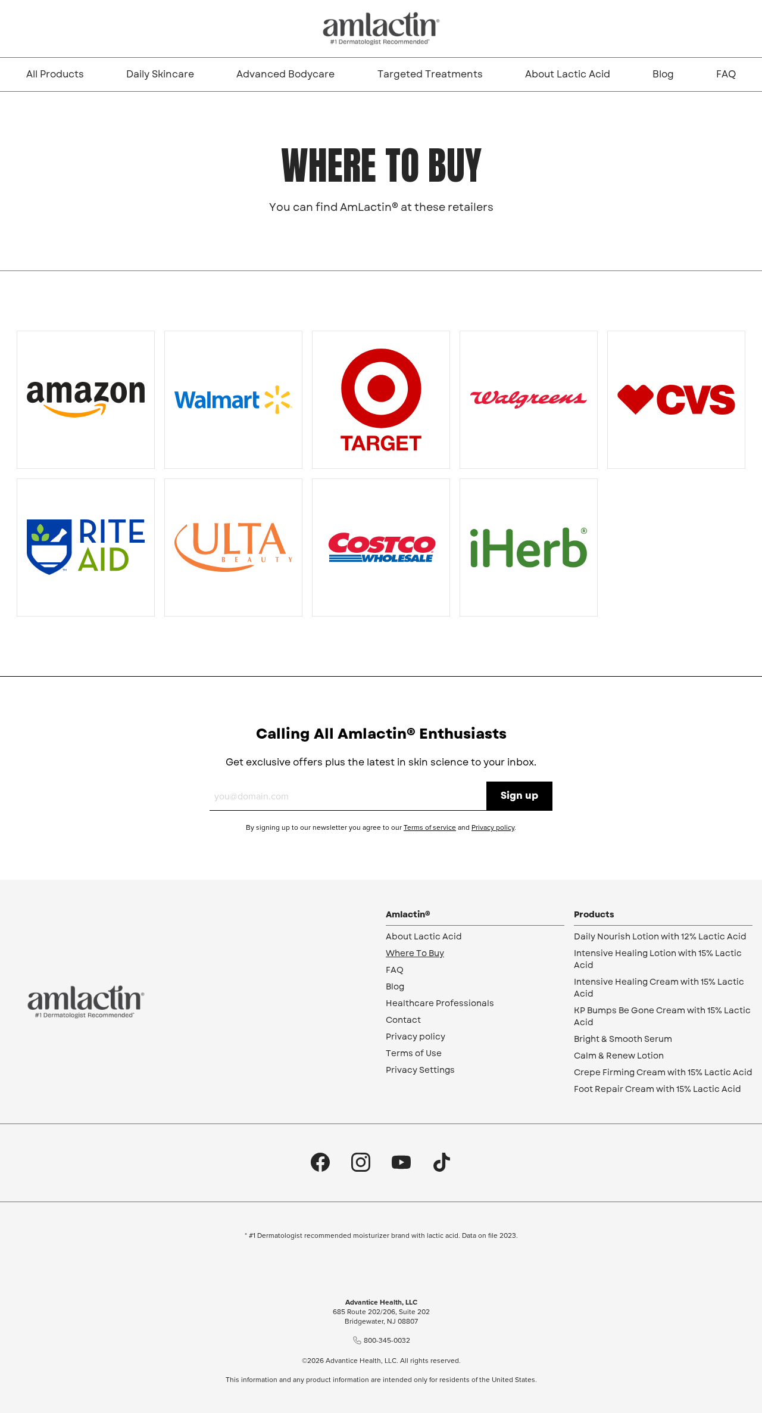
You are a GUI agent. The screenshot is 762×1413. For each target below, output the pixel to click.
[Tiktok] (441, 1163)
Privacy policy (492, 827)
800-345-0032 (387, 1340)
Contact (403, 1020)
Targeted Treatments (430, 74)
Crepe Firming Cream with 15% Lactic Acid (663, 1072)
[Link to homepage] (381, 29)
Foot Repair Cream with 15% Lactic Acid (657, 1089)
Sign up (519, 795)
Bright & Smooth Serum (623, 1039)
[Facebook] (320, 1163)
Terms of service (430, 827)
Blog (663, 74)
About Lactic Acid (567, 74)
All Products (55, 74)
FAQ (726, 74)
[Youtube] (401, 1163)
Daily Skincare (160, 74)
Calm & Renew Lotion (619, 1056)
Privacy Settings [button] (420, 1070)
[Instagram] (360, 1163)
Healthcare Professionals (440, 1003)
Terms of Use (414, 1053)
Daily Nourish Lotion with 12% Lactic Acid (660, 936)
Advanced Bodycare (285, 74)
